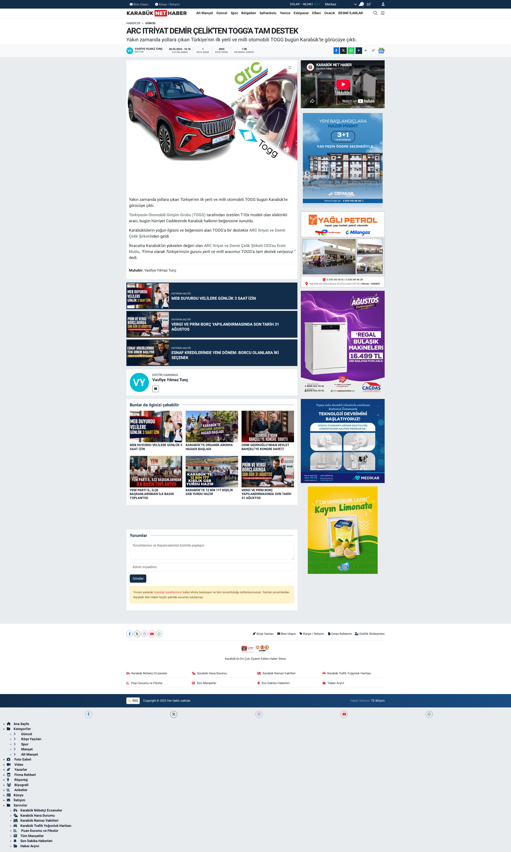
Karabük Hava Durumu (212, 673)
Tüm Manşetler (206, 683)
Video (18, 765)
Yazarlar (20, 770)
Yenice (285, 13)
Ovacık (329, 13)
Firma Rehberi (25, 775)
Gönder (138, 578)
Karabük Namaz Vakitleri (279, 673)
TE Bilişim (378, 700)
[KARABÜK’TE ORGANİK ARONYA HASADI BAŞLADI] (212, 426)
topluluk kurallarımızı (168, 592)
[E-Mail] (155, 389)
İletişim (19, 800)
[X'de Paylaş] (343, 50)
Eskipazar (301, 13)
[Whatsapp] (159, 634)
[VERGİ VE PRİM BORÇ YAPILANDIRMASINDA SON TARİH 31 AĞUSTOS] (268, 471)
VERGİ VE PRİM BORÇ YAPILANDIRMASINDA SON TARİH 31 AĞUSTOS (266, 494)
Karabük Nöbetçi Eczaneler (149, 673)
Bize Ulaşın (141, 4)
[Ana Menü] (383, 13)
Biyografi (21, 785)
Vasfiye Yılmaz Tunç (170, 379)
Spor (234, 13)
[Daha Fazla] (359, 50)
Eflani (316, 13)
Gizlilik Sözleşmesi (372, 634)
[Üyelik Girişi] (381, 4)
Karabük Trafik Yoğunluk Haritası (349, 673)
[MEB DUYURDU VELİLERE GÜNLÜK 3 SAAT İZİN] (156, 426)
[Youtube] (152, 634)
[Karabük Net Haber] (156, 12)
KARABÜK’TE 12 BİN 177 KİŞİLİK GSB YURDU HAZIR (209, 492)
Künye (18, 795)
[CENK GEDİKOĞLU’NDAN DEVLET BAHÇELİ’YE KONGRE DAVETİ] (268, 426)
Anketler (20, 790)
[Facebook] (129, 634)
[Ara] (375, 13)
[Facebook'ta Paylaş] (336, 50)
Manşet (26, 749)
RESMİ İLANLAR (350, 13)
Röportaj (21, 780)
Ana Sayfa (21, 724)
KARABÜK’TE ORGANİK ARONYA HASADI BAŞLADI (209, 447)
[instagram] (259, 714)
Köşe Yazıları (265, 634)
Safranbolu (267, 13)
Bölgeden (248, 13)
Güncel (221, 13)
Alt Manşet (204, 13)
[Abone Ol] (381, 51)
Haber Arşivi (336, 683)
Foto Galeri (22, 759)
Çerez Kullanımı (341, 634)
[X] (137, 634)
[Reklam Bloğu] (343, 160)
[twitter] (173, 714)
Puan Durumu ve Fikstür (146, 683)
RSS (135, 700)
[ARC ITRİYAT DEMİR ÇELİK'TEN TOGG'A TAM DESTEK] (211, 110)
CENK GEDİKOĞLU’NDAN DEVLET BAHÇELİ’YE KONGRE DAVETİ (265, 447)
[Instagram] (144, 634)
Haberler (133, 23)
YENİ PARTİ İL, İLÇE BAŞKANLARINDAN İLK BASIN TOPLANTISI (152, 494)
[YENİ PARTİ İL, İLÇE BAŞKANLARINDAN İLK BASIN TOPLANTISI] (156, 471)
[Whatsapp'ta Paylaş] (351, 50)
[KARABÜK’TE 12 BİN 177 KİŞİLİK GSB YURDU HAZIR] (212, 471)
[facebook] (88, 714)
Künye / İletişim (169, 4)
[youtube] (344, 714)
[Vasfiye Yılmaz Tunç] (139, 382)
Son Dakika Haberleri (275, 683)
